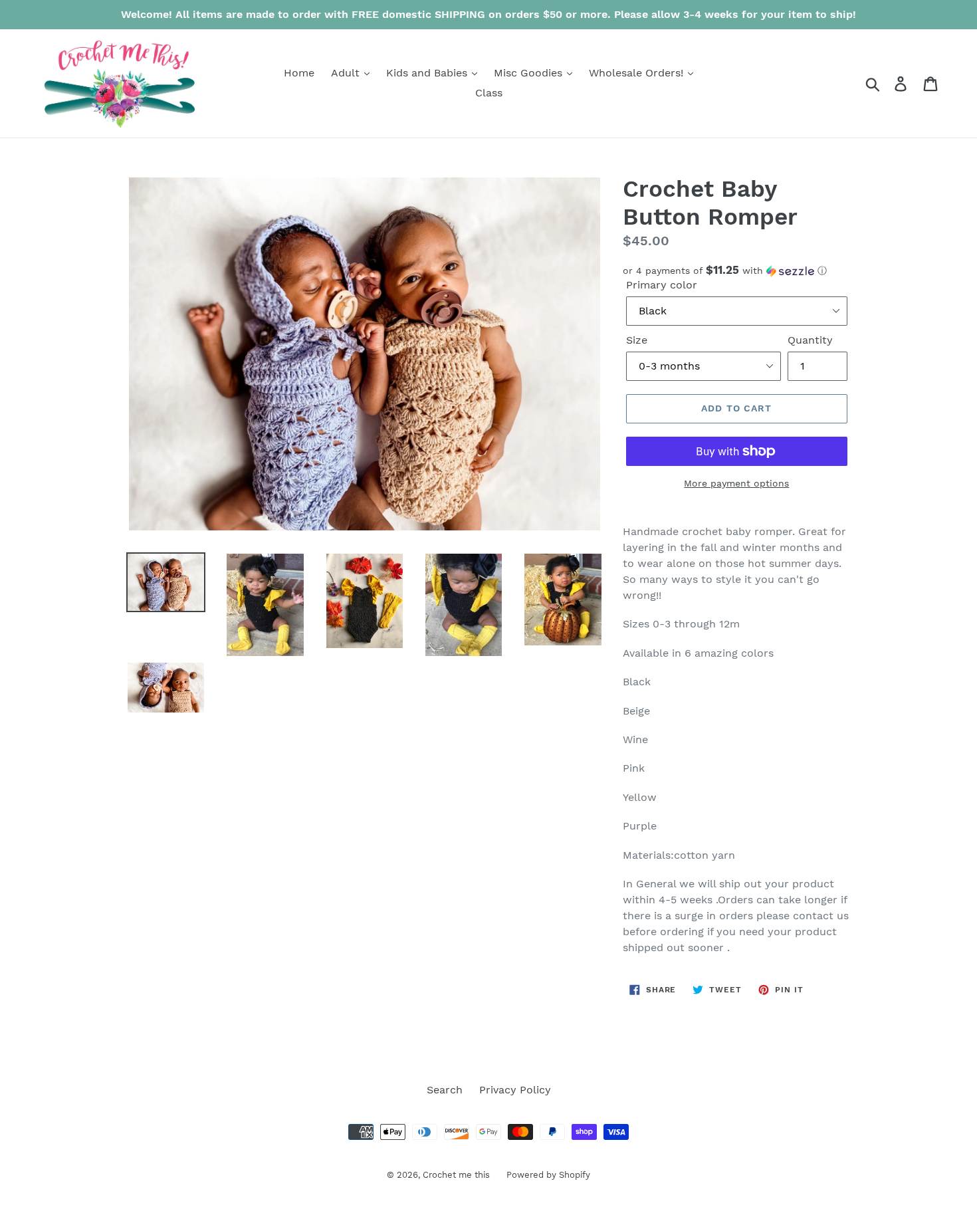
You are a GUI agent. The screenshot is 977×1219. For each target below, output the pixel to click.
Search (445, 1089)
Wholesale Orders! (638, 72)
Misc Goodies (530, 72)
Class (488, 92)
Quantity (810, 340)
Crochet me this (456, 1175)
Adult (347, 72)
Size (636, 340)
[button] (737, 270)
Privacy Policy (515, 1089)
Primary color (661, 284)
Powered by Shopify (548, 1175)
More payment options (736, 483)
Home (299, 72)
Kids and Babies (428, 72)
